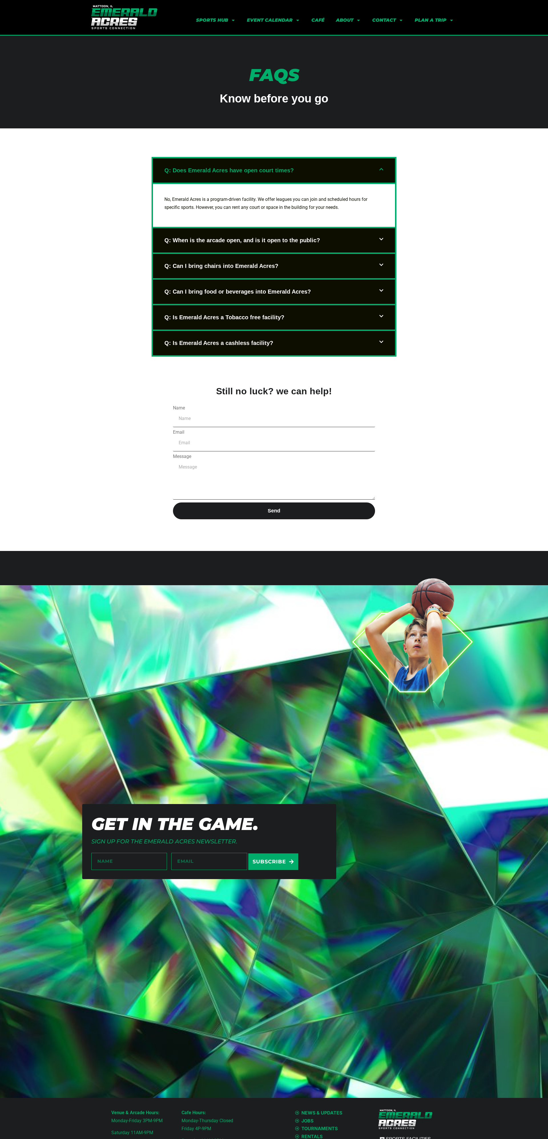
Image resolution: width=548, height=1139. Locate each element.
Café (318, 20)
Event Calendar (270, 20)
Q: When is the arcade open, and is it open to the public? (242, 240)
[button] (274, 170)
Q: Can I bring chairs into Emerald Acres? (221, 266)
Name (179, 408)
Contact (384, 20)
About (344, 20)
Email (178, 432)
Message (182, 456)
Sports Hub (212, 20)
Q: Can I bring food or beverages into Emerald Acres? (237, 291)
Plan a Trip (430, 20)
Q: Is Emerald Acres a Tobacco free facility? (224, 317)
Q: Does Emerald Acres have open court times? (229, 170)
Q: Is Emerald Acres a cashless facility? (218, 343)
